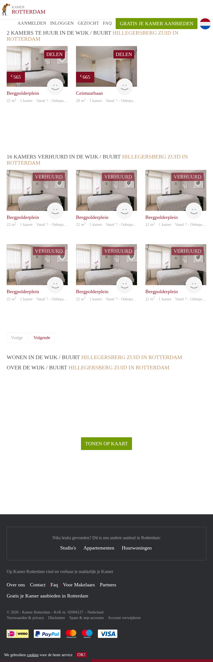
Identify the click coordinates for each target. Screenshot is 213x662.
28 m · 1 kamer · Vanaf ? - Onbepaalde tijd (111, 101)
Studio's (68, 548)
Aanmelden (31, 23)
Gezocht (88, 23)
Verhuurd (49, 177)
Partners (108, 584)
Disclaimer (56, 618)
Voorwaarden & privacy (25, 618)
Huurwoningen (137, 548)
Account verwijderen (124, 618)
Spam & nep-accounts (86, 618)
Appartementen (98, 548)
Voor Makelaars (79, 584)
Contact (37, 584)
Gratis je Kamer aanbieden (156, 23)
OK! (81, 654)
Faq (54, 584)
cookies (33, 655)
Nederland (95, 612)
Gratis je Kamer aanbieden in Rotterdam (47, 596)
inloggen (62, 23)
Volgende (42, 337)
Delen (54, 54)
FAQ (107, 23)
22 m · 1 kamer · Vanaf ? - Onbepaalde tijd (41, 101)
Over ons (16, 584)
